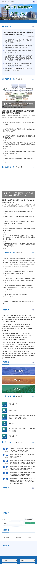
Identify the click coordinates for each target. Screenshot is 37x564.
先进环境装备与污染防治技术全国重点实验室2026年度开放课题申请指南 (22, 417)
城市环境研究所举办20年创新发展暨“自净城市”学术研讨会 (19, 51)
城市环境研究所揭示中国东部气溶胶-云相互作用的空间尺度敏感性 (19, 137)
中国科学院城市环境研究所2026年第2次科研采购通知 (22, 430)
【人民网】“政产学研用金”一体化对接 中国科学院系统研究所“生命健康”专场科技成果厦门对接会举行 (19, 279)
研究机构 (18, 371)
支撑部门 (18, 389)
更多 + (33, 26)
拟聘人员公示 (13, 404)
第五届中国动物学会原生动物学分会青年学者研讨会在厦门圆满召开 (19, 229)
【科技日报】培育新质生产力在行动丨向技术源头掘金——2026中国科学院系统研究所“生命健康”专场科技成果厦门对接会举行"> (19, 262)
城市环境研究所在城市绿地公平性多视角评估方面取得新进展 (18, 41)
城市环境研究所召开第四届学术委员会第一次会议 (18, 211)
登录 (30, 523)
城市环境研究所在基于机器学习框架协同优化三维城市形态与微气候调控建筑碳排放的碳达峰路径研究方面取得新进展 (18, 58)
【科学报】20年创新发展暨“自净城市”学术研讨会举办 (18, 302)
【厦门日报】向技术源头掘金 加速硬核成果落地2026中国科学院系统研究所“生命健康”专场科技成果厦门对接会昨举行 (19, 287)
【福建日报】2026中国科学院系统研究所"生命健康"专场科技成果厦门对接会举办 (18, 272)
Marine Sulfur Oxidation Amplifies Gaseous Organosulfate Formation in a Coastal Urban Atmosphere (16, 326)
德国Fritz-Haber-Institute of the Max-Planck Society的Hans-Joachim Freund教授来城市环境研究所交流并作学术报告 (19, 237)
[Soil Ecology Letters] (9, 501)
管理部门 (18, 380)
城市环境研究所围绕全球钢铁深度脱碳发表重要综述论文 (18, 69)
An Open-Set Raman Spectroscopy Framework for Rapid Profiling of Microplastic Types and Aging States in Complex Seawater (17, 335)
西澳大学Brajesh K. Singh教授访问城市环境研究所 (18, 216)
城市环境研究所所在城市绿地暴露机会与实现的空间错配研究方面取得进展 (18, 64)
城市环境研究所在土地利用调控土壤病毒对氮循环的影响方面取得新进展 (18, 46)
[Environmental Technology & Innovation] (27, 501)
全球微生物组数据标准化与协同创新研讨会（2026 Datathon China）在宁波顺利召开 (18, 222)
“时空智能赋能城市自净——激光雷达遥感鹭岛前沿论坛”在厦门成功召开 (19, 245)
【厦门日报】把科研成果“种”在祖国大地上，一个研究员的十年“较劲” (18, 295)
